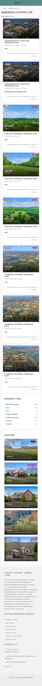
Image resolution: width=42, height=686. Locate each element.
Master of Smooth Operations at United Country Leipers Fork (22, 53)
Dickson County (11, 626)
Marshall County (11, 639)
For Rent (9, 424)
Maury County (10, 623)
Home (4, 8)
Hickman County (11, 629)
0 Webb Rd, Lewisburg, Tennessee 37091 (18, 275)
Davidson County (11, 632)
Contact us (7, 666)
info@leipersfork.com (15, 662)
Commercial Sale (11, 414)
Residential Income (12, 404)
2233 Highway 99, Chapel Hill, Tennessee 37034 (17, 42)
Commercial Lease (12, 417)
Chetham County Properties (14, 636)
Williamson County (11, 619)
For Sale (8, 421)
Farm (7, 411)
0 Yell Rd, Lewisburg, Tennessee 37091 (20, 134)
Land (7, 408)
